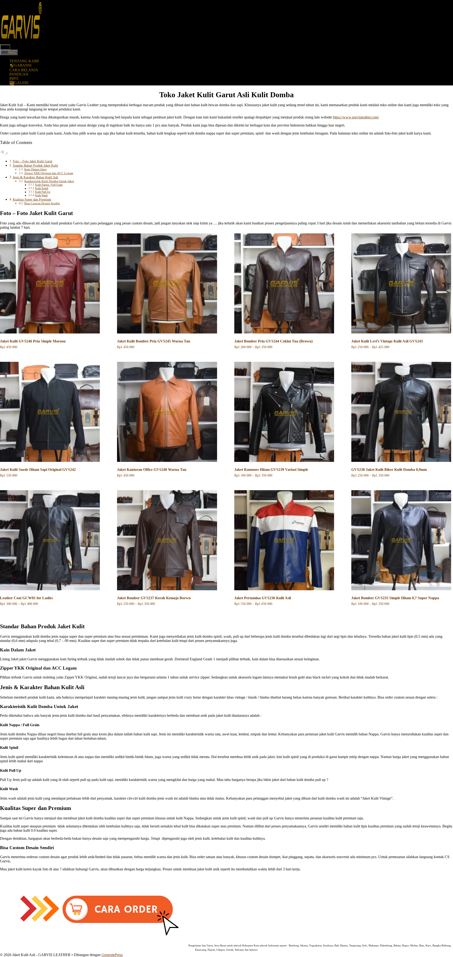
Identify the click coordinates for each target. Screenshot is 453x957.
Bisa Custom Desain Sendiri (42, 203)
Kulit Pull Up (42, 192)
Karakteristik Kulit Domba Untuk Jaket (49, 181)
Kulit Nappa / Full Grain (49, 184)
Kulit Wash (41, 195)
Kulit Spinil (41, 188)
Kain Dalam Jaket (35, 169)
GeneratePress (112, 955)
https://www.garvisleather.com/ (356, 117)
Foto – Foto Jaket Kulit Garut (32, 161)
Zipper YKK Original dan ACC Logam (48, 173)
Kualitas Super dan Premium (32, 199)
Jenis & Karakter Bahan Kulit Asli (35, 177)
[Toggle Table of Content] (4, 153)
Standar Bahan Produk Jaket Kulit (35, 165)
